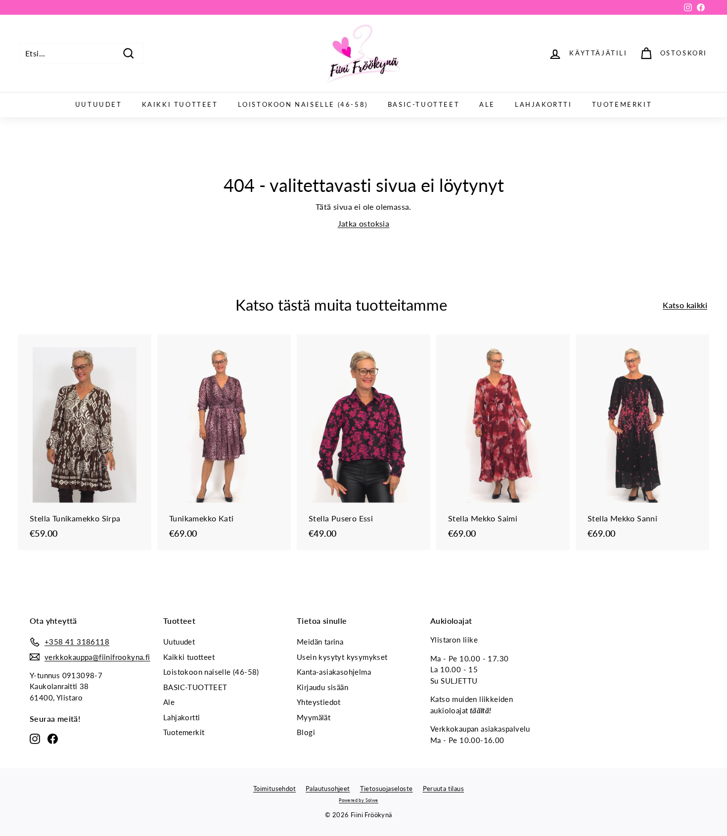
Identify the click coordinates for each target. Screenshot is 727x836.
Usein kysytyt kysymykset (342, 656)
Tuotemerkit (622, 104)
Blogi (306, 732)
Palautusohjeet (328, 788)
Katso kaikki (685, 305)
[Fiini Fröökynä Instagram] (35, 738)
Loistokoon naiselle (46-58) (303, 104)
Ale (487, 104)
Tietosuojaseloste (386, 788)
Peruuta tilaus (443, 788)
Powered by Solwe (358, 800)
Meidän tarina (320, 641)
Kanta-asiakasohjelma (334, 671)
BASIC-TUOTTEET (423, 104)
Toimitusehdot (274, 788)
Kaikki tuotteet (180, 104)
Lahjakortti (543, 104)
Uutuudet (98, 104)
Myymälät (313, 717)
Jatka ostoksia (364, 223)
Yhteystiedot (319, 701)
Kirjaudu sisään (322, 687)
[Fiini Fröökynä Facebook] (52, 738)
